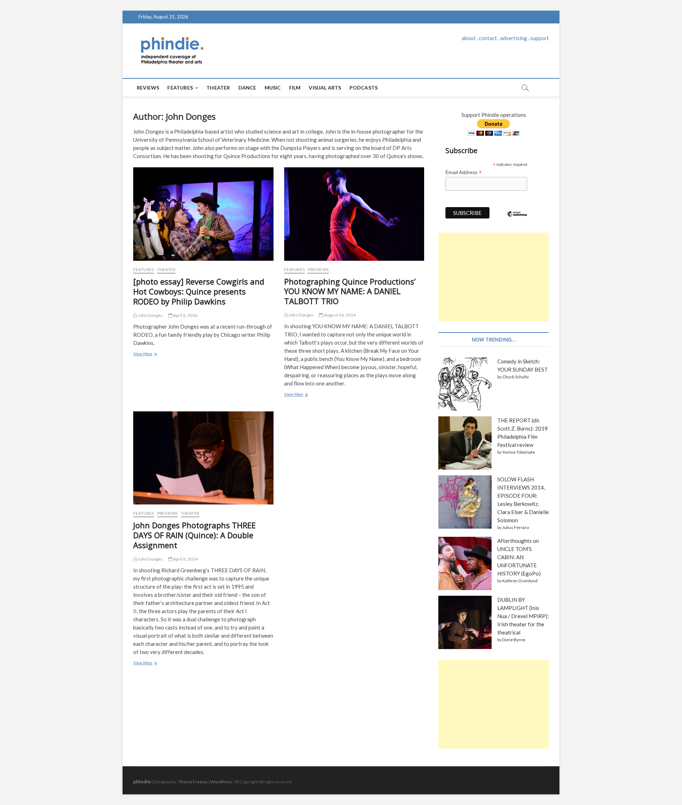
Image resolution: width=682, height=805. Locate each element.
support (539, 38)
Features (180, 88)
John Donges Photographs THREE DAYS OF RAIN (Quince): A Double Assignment (194, 535)
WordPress (221, 781)
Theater (218, 88)
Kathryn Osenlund (519, 580)
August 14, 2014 (339, 315)
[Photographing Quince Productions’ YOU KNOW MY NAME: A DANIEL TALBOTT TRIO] (354, 214)
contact (488, 38)
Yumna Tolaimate (518, 452)
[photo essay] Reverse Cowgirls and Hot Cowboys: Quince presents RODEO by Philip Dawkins (198, 291)
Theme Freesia (192, 781)
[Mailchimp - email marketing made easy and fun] (517, 219)
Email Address (463, 172)
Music (273, 88)
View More (144, 354)
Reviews (148, 88)
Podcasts (364, 88)
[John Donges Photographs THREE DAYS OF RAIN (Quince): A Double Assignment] (203, 458)
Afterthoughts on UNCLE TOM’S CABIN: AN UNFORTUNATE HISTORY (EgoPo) (519, 557)
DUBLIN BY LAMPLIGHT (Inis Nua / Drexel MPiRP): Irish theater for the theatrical (523, 616)
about (469, 38)
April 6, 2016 (185, 315)
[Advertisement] (493, 277)
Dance (247, 88)
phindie (142, 781)
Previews (318, 269)
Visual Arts (325, 88)
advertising (513, 38)
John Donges (150, 315)
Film (295, 88)
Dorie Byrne (513, 639)
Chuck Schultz (515, 376)
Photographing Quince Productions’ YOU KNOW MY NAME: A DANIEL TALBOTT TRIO (350, 291)
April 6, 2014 (185, 559)
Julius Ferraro (515, 527)
